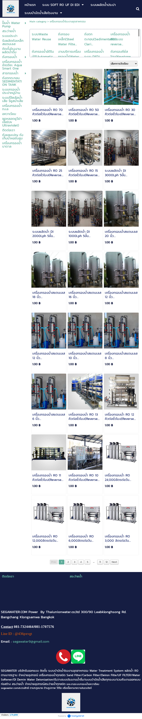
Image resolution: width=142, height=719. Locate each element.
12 (107, 562)
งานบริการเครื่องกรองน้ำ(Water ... (70, 54)
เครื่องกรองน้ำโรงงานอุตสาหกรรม (68, 21)
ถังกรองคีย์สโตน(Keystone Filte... (121, 56)
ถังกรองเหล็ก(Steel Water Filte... (67, 39)
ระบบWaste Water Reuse (41, 37)
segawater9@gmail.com (31, 641)
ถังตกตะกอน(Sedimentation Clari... (100, 39)
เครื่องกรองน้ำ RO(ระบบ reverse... (120, 39)
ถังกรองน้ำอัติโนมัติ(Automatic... (43, 54)
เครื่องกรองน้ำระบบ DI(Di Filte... (94, 56)
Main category (38, 21)
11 (100, 562)
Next (114, 562)
